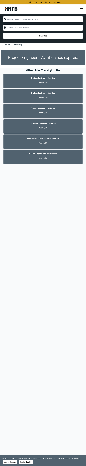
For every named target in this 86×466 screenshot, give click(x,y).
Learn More (56, 2)
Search (43, 36)
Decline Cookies (26, 462)
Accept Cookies (10, 462)
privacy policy (75, 458)
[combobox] (43, 19)
